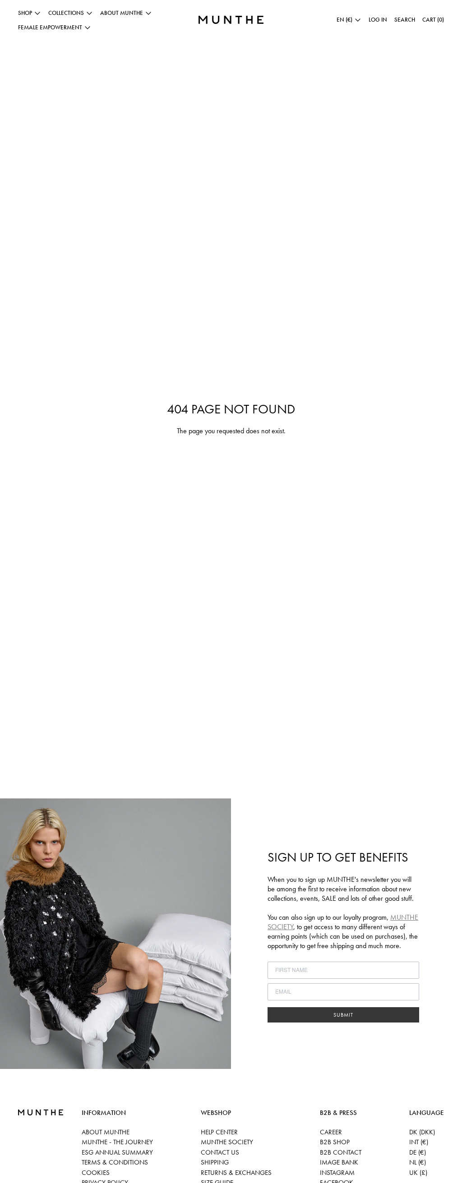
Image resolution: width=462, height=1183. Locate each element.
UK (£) (418, 1172)
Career (331, 1132)
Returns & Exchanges (236, 1172)
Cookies (96, 1172)
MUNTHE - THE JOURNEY (117, 1141)
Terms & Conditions (115, 1162)
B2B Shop (335, 1141)
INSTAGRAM (337, 1172)
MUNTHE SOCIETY (227, 1141)
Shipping (215, 1162)
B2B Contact (340, 1152)
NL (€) (417, 1162)
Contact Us (220, 1152)
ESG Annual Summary (117, 1152)
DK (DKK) (422, 1132)
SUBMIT (343, 1014)
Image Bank (339, 1162)
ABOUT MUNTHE (105, 1132)
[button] (404, 19)
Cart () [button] (433, 19)
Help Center (219, 1132)
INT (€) (418, 1141)
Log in (378, 19)
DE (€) (417, 1152)
